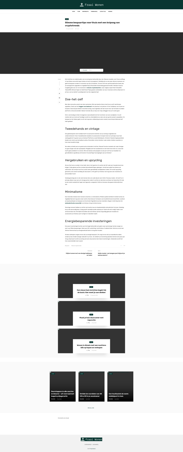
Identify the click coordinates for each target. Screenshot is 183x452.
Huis (73, 11)
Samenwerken (88, 444)
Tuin (78, 11)
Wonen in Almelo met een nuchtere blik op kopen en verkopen (91, 346)
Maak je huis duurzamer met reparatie (91, 319)
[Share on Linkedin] (100, 70)
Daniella (85, 70)
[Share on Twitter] (96, 70)
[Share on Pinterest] (98, 70)
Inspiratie (85, 11)
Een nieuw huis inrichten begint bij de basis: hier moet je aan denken (91, 291)
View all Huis (91, 408)
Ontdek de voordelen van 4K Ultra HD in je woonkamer (91, 395)
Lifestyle (103, 11)
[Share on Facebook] (94, 70)
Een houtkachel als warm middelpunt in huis (118, 395)
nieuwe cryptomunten (76, 245)
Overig (110, 11)
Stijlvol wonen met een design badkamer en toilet (79, 254)
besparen (67, 245)
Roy (88, 295)
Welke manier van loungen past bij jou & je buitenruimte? (111, 254)
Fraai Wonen (93, 448)
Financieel (94, 11)
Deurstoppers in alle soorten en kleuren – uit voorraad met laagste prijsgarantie (62, 394)
